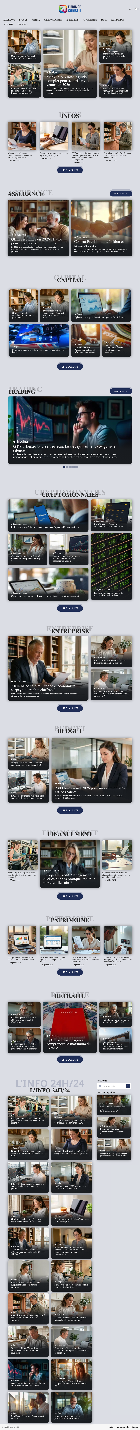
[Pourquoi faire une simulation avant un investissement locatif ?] (22, 940)
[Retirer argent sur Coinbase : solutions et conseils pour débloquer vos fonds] (48, 515)
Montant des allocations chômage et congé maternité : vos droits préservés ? (115, 90)
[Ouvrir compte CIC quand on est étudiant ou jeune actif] (24, 46)
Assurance (26, 193)
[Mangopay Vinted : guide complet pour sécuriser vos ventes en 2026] (70, 64)
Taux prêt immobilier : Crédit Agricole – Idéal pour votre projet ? (52, 959)
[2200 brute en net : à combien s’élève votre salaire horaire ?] (71, 1276)
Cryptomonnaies (70, 494)
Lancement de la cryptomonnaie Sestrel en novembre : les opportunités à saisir (67, 558)
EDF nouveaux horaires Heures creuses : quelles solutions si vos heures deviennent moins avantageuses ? (85, 156)
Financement (18, 85)
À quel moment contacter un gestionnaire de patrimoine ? (67, 1417)
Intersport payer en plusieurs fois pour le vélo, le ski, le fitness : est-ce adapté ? (24, 90)
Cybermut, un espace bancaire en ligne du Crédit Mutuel (100, 317)
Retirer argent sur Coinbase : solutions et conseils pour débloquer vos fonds (45, 527)
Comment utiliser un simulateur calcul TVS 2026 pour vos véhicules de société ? (110, 693)
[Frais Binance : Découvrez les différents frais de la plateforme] (111, 515)
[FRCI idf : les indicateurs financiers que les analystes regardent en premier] (28, 787)
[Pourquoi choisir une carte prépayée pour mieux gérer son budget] (39, 340)
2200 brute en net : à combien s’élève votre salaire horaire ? (71, 1285)
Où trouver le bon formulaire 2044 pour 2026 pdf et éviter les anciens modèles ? (85, 959)
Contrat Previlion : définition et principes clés (99, 243)
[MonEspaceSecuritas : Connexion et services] (28, 1407)
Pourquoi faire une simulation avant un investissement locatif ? (21, 958)
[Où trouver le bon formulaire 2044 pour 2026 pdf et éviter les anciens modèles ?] (86, 940)
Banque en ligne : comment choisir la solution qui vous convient (114, 349)
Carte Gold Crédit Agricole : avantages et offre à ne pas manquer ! (85, 350)
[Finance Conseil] (70, 8)
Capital (16, 53)
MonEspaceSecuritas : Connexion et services (27, 1417)
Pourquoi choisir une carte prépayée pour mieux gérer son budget (38, 351)
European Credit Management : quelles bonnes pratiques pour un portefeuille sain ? (69, 878)
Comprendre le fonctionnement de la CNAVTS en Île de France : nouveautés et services (115, 1045)
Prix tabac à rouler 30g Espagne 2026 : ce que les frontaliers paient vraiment (117, 155)
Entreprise (70, 631)
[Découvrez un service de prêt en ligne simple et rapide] (54, 136)
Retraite (70, 996)
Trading (22, 391)
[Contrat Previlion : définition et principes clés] (101, 228)
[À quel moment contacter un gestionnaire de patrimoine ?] (71, 1407)
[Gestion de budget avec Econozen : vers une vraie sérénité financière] (28, 1210)
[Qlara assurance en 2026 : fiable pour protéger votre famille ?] (38, 228)
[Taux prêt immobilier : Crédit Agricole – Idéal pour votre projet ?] (54, 940)
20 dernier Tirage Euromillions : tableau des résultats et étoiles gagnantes (25, 1350)
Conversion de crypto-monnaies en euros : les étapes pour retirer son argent (45, 596)
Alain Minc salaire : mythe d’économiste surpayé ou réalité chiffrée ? (43, 687)
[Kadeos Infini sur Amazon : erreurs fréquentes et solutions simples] (111, 651)
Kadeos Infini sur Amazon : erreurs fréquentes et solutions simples (110, 661)
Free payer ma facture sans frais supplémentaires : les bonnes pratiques (25, 1285)
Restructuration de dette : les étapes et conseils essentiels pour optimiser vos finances (116, 874)
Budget (53, 72)
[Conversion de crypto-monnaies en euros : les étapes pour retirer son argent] (48, 584)
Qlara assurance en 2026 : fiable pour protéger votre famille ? (36, 240)
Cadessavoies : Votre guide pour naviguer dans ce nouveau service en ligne (70, 1383)
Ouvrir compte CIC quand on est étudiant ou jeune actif (24, 57)
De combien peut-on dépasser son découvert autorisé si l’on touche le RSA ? (114, 55)
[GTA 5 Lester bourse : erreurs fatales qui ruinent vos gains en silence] (70, 430)
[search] (130, 9)
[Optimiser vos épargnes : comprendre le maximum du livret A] (70, 1027)
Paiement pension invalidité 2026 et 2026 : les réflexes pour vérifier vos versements (24, 1046)
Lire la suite (121, 194)
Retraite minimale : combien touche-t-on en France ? (116, 1021)
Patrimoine (70, 920)
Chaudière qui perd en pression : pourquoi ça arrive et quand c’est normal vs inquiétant (118, 959)
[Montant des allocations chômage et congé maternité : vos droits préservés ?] (22, 136)
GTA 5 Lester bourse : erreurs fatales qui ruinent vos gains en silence (65, 448)
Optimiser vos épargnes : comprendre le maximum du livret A (68, 1043)
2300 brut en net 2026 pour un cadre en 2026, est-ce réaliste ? (91, 789)
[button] (64, 466)
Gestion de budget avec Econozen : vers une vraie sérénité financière (26, 1220)
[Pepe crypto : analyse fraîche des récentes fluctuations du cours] (111, 566)
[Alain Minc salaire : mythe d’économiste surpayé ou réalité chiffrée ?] (48, 668)
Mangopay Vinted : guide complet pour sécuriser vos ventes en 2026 (67, 80)
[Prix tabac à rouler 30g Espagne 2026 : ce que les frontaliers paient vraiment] (118, 136)
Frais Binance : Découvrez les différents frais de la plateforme (108, 525)
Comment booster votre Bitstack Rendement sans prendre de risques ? (27, 558)
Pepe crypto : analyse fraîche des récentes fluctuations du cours (108, 594)
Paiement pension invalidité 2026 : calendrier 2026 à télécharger (23, 1020)
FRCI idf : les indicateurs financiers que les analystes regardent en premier (28, 796)
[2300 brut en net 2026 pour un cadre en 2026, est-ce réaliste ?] (92, 770)
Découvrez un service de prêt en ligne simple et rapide (54, 154)
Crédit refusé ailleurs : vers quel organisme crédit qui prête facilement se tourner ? (112, 1108)
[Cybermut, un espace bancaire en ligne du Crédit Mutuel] (101, 305)
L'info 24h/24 (50, 1090)
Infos (107, 85)
